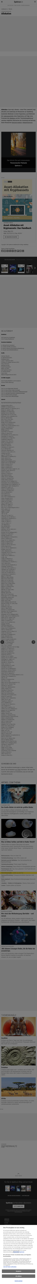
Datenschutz (16, 1252)
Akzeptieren (18, 1271)
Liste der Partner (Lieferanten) (9, 1266)
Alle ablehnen (18, 1276)
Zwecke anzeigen (18, 1281)
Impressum (21, 1252)
